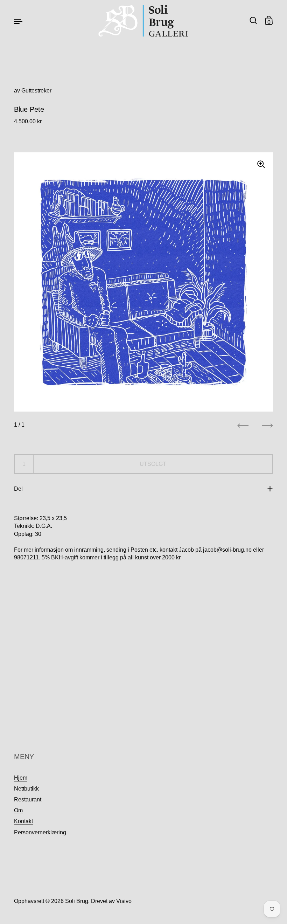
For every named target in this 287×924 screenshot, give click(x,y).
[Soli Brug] (144, 21)
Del (18, 489)
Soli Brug (76, 901)
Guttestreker (36, 91)
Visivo (124, 901)
